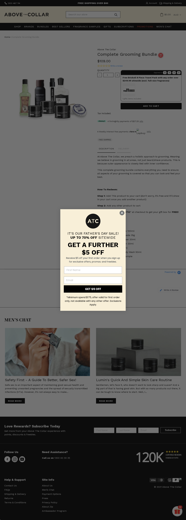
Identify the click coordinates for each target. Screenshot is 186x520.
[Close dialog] (122, 212)
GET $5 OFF (93, 289)
